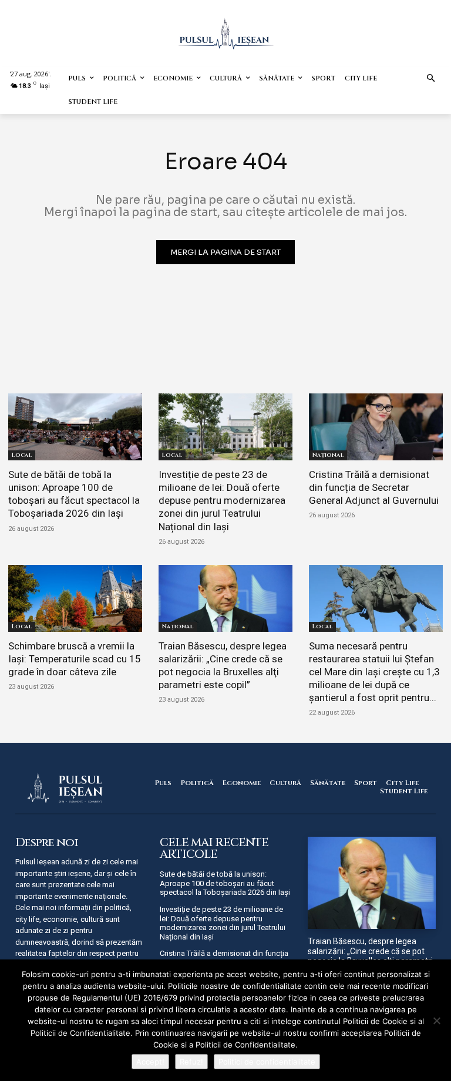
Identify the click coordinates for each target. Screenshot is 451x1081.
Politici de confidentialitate (266, 1061)
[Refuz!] (436, 1020)
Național (328, 455)
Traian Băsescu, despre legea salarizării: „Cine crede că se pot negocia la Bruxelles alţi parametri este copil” (370, 956)
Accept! (150, 1061)
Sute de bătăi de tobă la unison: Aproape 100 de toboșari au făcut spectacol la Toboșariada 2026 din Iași (74, 494)
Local (22, 455)
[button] (431, 79)
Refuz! (191, 1061)
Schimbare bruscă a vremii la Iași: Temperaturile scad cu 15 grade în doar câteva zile (74, 659)
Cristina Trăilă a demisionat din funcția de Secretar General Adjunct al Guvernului (374, 487)
